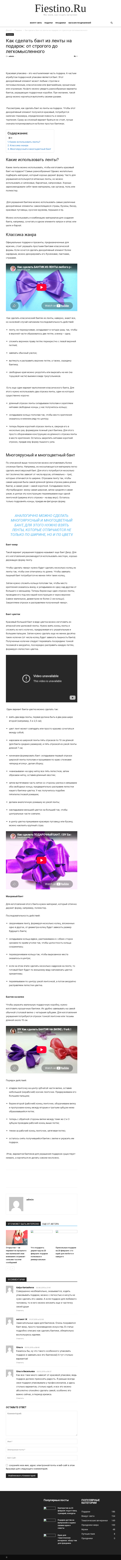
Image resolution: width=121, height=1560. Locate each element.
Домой (9, 30)
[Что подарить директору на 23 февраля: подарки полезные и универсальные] (41, 1237)
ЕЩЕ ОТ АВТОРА (50, 1224)
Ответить (20, 1310)
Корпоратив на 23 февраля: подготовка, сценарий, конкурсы (67, 1510)
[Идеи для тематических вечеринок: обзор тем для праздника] (49, 1538)
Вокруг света (36, 23)
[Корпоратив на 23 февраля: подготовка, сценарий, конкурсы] (49, 1511)
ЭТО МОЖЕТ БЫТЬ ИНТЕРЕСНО (23, 1224)
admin (11, 56)
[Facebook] (9, 63)
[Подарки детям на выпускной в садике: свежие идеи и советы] (49, 1523)
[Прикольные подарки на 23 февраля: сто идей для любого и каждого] (66, 1237)
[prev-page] (8, 1268)
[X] (16, 63)
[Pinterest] (22, 63)
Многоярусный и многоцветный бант (30, 149)
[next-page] (12, 1268)
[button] (111, 23)
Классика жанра (19, 145)
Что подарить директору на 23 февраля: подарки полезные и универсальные (39, 1254)
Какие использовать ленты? (24, 141)
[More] (36, 63)
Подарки (48, 23)
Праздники (60, 23)
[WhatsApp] (29, 63)
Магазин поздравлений (79, 23)
